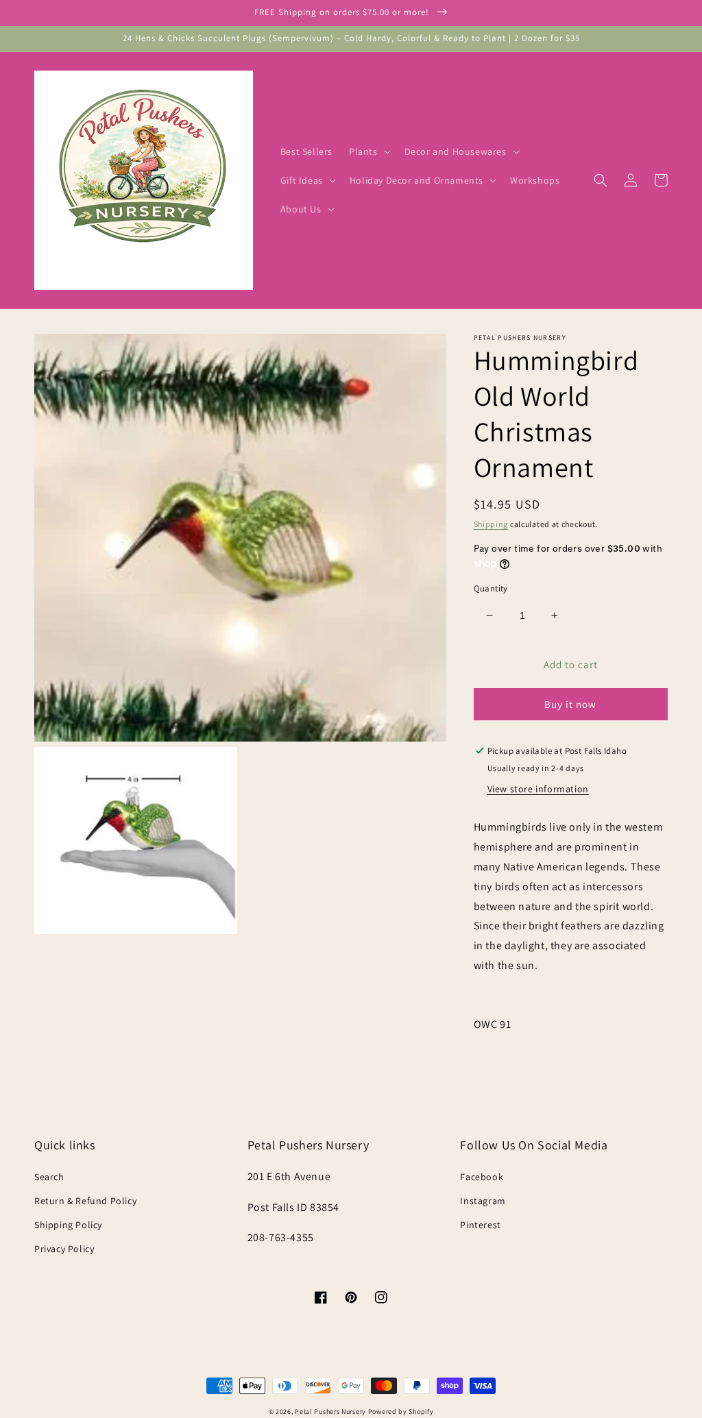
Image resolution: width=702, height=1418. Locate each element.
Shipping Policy (68, 1225)
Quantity (491, 588)
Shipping (491, 524)
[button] (368, 151)
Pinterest (480, 1225)
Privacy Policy (64, 1249)
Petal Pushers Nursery (330, 1411)
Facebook (481, 1177)
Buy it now (570, 704)
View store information (538, 789)
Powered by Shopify (401, 1411)
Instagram (482, 1201)
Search (49, 1177)
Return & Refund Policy (85, 1201)
